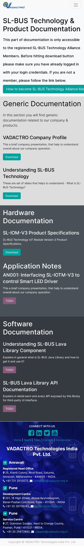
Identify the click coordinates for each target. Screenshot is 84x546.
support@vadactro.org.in (52, 531)
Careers (48, 440)
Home (17, 440)
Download (11, 157)
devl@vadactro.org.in (48, 506)
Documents (63, 440)
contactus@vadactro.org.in (50, 480)
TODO (9, 300)
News (27, 440)
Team (37, 440)
